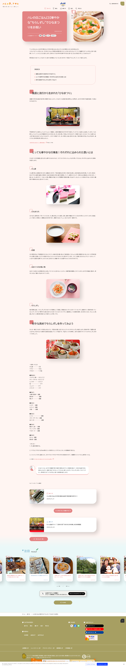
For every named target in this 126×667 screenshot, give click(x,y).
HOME (64, 602)
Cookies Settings (90, 664)
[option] (63, 568)
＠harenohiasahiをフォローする (77, 593)
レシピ (48, 35)
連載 (40, 35)
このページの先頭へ (122, 621)
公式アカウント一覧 (92, 632)
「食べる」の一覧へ (40, 539)
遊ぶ (72, 8)
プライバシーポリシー (47, 648)
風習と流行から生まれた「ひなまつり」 (46, 74)
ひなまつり (53, 35)
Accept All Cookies (102, 664)
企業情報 (24, 648)
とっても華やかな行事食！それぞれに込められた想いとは (51, 76)
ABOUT (33, 635)
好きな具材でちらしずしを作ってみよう (46, 79)
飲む (56, 8)
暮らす (64, 8)
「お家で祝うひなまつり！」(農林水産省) (37, 142)
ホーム (23, 614)
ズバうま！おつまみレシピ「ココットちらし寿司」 (43, 459)
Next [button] (67, 586)
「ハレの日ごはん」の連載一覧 (62, 510)
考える (80, 8)
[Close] (123, 664)
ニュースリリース (34, 648)
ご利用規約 (67, 648)
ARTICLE (41, 635)
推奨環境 (59, 648)
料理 (44, 35)
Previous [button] (58, 586)
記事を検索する (115, 3)
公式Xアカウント (91, 625)
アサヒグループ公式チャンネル (94, 629)
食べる (49, 8)
